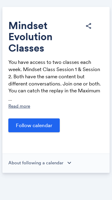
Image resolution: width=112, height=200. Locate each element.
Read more (19, 106)
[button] (88, 26)
